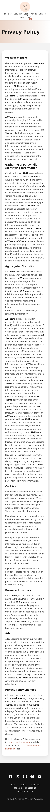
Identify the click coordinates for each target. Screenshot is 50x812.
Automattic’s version (20, 742)
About (34, 13)
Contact (42, 13)
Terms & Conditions (25, 788)
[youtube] (39, 776)
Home (13, 785)
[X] (18, 776)
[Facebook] (10, 776)
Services (18, 13)
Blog (26, 13)
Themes (8, 13)
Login (22, 17)
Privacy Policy (25, 791)
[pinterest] (32, 776)
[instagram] (25, 776)
